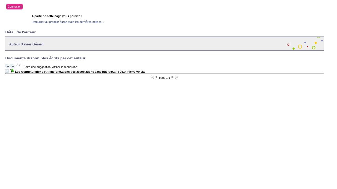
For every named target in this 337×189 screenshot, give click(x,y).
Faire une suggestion (37, 67)
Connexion (14, 6)
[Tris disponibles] (18, 67)
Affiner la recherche (64, 67)
